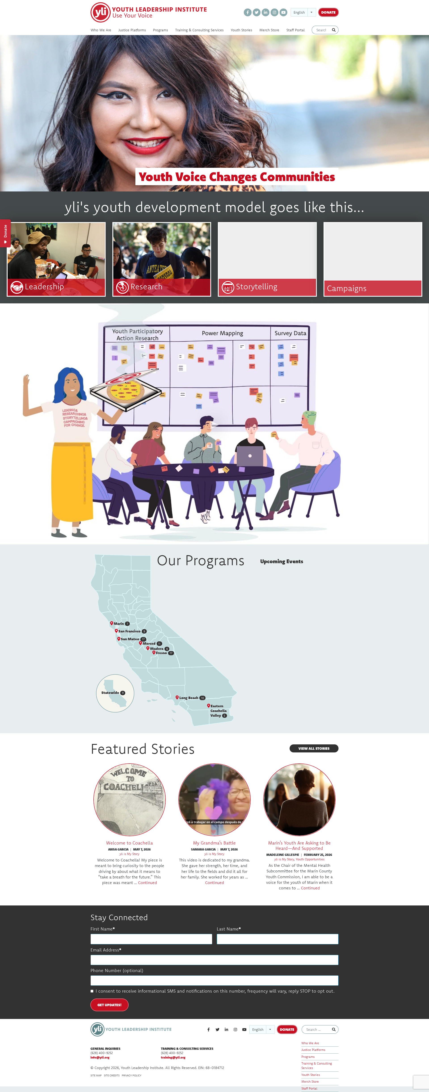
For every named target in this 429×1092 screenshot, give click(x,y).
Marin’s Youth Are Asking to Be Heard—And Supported (299, 845)
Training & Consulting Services (199, 30)
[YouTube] (283, 12)
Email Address (104, 950)
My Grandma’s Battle (214, 843)
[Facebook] (248, 12)
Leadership (44, 286)
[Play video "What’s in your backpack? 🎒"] (214, 424)
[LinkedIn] (265, 12)
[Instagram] (274, 12)
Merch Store (269, 30)
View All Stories (314, 748)
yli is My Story (129, 854)
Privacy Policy (131, 1075)
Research (146, 286)
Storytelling (256, 286)
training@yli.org (173, 1057)
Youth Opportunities (310, 859)
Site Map (96, 1075)
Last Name (228, 929)
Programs (160, 30)
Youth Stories (241, 30)
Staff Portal (295, 30)
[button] (131, 631)
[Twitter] (257, 12)
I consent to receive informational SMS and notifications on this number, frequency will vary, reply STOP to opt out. (215, 991)
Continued (147, 882)
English (299, 12)
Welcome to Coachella (129, 843)
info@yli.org (99, 1057)
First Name (101, 929)
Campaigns (347, 288)
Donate (328, 12)
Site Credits (112, 1075)
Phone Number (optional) (116, 970)
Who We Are (101, 30)
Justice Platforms (132, 30)
